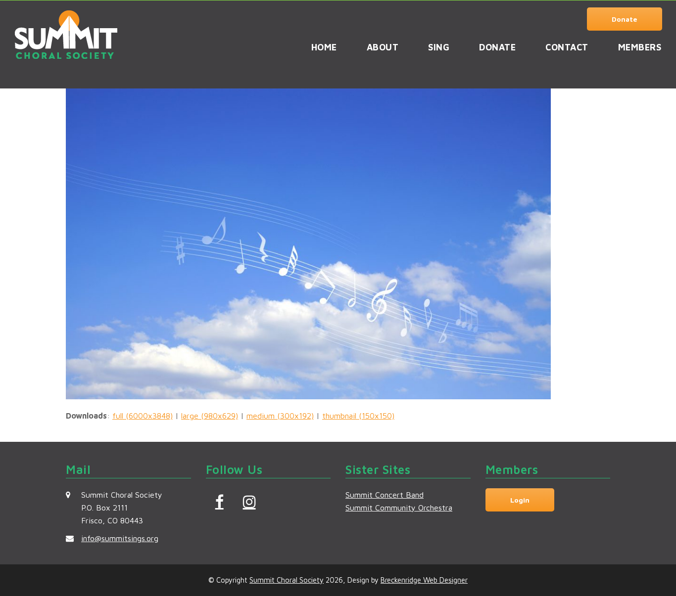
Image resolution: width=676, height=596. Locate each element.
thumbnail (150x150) (358, 415)
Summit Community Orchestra (398, 507)
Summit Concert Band (384, 494)
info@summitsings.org (119, 538)
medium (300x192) (280, 415)
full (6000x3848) (142, 415)
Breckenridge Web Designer (424, 580)
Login (520, 500)
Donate (624, 19)
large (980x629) (209, 415)
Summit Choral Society (286, 580)
